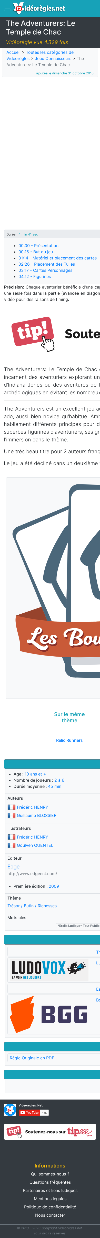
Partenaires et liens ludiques (50, 1190)
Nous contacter (50, 1215)
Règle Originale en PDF (32, 1057)
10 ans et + (35, 774)
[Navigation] (7, 9)
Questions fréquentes (50, 1182)
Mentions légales (50, 1198)
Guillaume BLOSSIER (36, 815)
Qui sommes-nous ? (50, 1173)
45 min (54, 786)
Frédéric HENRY (32, 807)
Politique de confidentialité (50, 1206)
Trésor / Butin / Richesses (32, 905)
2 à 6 (59, 780)
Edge (13, 867)
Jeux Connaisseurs (53, 58)
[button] (25, 1150)
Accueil (13, 52)
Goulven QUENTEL (35, 845)
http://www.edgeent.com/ (32, 873)
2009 (54, 886)
